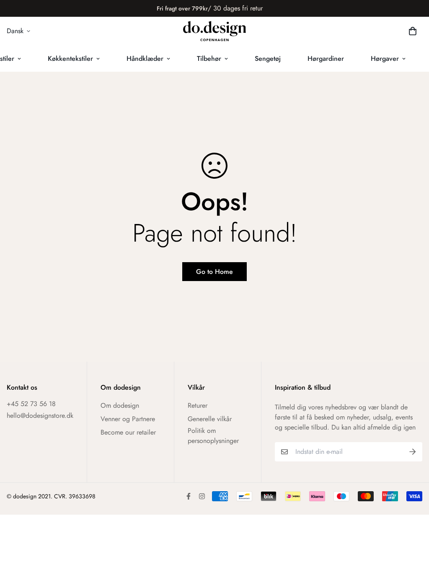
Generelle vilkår (210, 419)
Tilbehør (209, 58)
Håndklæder (145, 58)
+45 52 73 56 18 (31, 404)
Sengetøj (268, 58)
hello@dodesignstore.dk (40, 415)
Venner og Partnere (128, 419)
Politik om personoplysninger (213, 435)
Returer (197, 405)
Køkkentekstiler (70, 58)
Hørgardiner (326, 58)
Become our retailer (128, 432)
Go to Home (214, 271)
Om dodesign (120, 405)
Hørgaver (385, 58)
